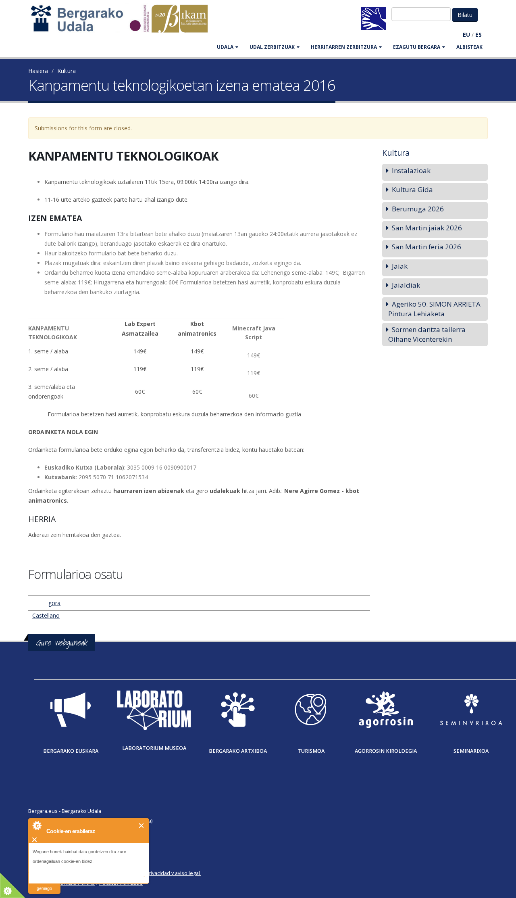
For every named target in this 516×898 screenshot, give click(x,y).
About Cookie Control (37, 825)
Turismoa (311, 751)
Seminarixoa (471, 751)
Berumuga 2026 (418, 208)
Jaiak (400, 266)
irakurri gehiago (44, 883)
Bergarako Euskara (70, 751)
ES (478, 34)
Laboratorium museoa (154, 748)
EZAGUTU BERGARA (416, 47)
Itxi (141, 825)
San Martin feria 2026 (426, 246)
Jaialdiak (406, 285)
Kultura (66, 71)
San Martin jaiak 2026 (427, 227)
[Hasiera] (123, 22)
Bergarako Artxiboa (238, 751)
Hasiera (38, 71)
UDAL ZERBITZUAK (272, 47)
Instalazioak (411, 170)
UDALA (225, 47)
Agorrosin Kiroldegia (386, 751)
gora (54, 603)
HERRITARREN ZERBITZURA (344, 47)
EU (466, 34)
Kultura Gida (412, 189)
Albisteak (469, 47)
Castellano (46, 615)
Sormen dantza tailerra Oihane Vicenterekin (427, 334)
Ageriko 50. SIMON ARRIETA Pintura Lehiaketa (434, 308)
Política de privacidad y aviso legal (160, 873)
